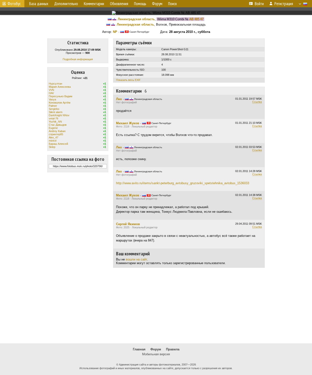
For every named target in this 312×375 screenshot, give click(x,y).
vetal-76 (53, 118)
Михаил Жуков (127, 123)
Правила (172, 349)
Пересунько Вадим (60, 96)
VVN (51, 89)
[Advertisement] (156, 305)
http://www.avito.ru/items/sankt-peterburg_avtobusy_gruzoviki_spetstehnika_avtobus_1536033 (182, 183)
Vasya (52, 99)
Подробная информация (78, 59)
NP (115, 32)
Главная (139, 349)
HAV (51, 93)
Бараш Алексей (58, 143)
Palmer (53, 105)
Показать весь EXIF (128, 79)
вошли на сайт (136, 259)
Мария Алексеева (60, 86)
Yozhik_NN (55, 121)
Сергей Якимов (128, 224)
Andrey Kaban (57, 131)
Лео (119, 99)
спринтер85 (56, 134)
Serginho (54, 108)
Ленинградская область (136, 19)
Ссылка (257, 101)
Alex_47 (53, 137)
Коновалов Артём (59, 102)
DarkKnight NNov (59, 115)
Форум (155, 349)
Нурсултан (55, 83)
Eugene (53, 127)
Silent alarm (55, 112)
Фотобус (14, 3)
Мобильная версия (156, 354)
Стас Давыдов (58, 124)
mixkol (52, 140)
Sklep (52, 146)
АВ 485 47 (196, 19)
